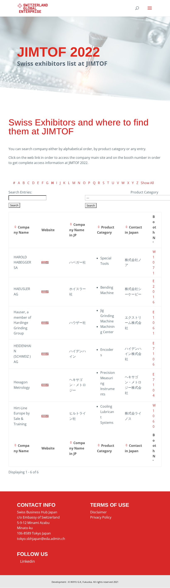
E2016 (153, 291)
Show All (147, 183)
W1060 (154, 416)
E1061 (153, 322)
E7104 (153, 385)
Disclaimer (98, 512)
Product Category (144, 192)
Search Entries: (20, 192)
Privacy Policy (100, 517)
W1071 (154, 262)
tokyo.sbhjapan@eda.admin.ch (41, 538)
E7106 (153, 354)
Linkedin (26, 561)
